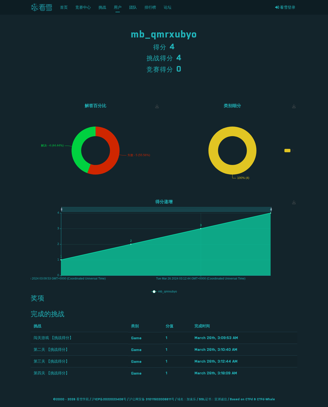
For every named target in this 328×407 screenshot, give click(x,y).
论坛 (167, 7)
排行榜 (150, 7)
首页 (64, 7)
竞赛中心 (83, 7)
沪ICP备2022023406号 (109, 399)
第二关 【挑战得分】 (51, 350)
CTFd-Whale (266, 399)
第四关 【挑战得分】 (51, 373)
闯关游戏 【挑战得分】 (53, 338)
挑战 (102, 7)
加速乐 (191, 399)
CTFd (249, 399)
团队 (133, 7)
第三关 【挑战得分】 (51, 361)
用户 (117, 7)
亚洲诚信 (220, 399)
